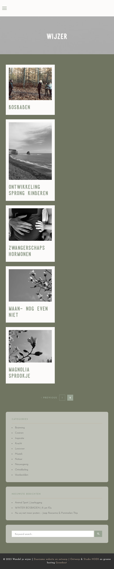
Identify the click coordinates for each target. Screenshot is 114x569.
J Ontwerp (74, 559)
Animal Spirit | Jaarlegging (28, 502)
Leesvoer (20, 448)
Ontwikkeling (21, 469)
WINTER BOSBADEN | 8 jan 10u (33, 508)
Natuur (18, 459)
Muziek (18, 454)
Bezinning (20, 427)
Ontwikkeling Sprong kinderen (28, 190)
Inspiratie (19, 438)
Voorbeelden (21, 475)
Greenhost (61, 563)
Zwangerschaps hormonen (27, 251)
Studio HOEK (91, 559)
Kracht (18, 443)
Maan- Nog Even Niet (28, 312)
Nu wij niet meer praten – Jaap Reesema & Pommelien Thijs (46, 513)
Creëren (19, 433)
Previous (49, 398)
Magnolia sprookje (20, 373)
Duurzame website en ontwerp (51, 559)
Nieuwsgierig (21, 464)
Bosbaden (19, 107)
